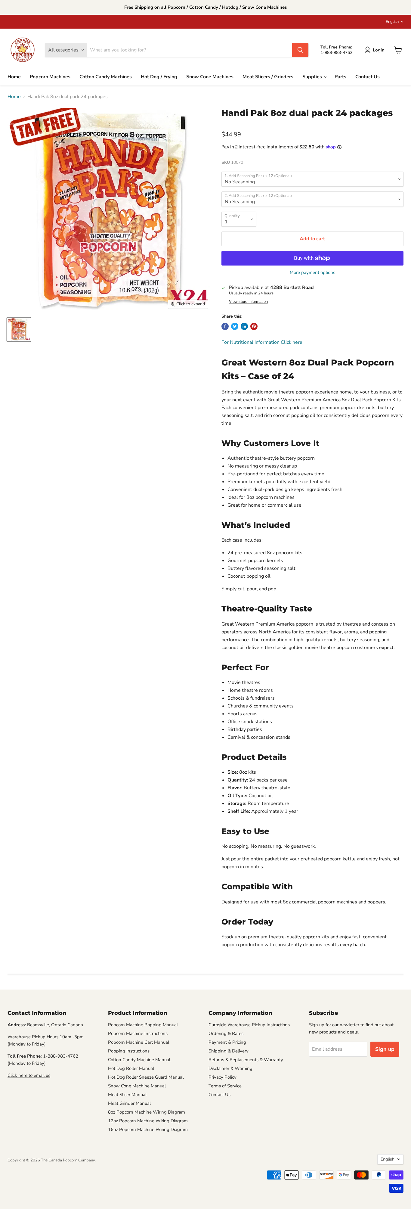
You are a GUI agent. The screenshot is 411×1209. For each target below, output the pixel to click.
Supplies (312, 76)
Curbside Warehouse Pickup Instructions (249, 1025)
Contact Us (367, 76)
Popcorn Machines (50, 76)
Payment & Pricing (227, 1042)
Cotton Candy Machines (105, 76)
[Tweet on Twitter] (234, 326)
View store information (248, 302)
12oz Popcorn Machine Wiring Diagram (148, 1121)
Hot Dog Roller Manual (131, 1068)
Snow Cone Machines (209, 76)
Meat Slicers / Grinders (268, 76)
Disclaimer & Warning (230, 1068)
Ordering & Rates (226, 1033)
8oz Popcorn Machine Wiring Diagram (146, 1112)
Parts (340, 76)
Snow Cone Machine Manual (137, 1086)
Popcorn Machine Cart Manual (138, 1042)
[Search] (300, 50)
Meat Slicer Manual (127, 1095)
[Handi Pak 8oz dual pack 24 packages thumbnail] (19, 329)
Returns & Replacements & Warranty (246, 1060)
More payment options (312, 272)
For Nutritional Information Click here (261, 342)
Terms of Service (225, 1086)
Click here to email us (29, 1075)
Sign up (384, 1049)
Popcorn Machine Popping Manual (143, 1025)
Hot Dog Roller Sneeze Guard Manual (146, 1077)
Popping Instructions (129, 1051)
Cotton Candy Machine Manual (139, 1060)
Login (379, 50)
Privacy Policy (222, 1077)
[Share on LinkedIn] (244, 326)
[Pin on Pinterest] (254, 326)
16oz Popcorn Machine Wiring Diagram (148, 1130)
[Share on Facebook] (225, 326)
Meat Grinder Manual (129, 1103)
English (392, 21)
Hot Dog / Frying (159, 76)
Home (14, 76)
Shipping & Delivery (229, 1051)
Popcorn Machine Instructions (138, 1033)
